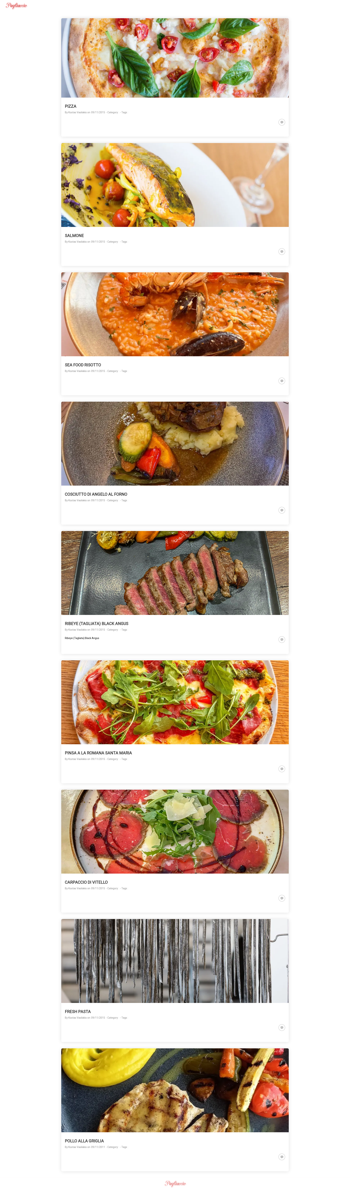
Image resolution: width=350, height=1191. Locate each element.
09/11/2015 (98, 112)
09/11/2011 (98, 1147)
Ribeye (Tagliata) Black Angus (82, 638)
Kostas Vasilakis (77, 112)
